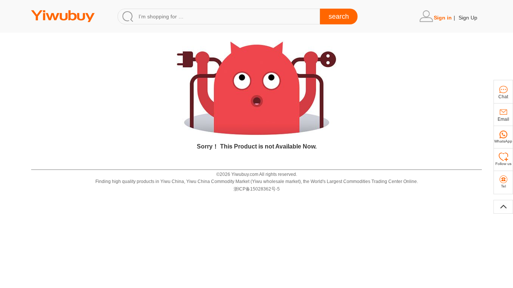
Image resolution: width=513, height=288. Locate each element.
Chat (503, 96)
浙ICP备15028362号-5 (257, 189)
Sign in (443, 18)
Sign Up (468, 18)
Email (503, 119)
